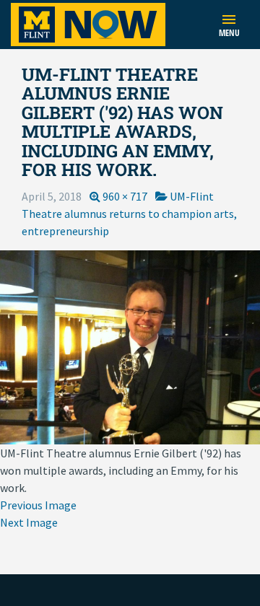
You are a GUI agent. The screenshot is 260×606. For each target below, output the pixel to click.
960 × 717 (125, 196)
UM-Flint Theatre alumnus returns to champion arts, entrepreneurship (129, 213)
